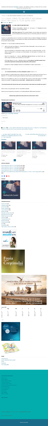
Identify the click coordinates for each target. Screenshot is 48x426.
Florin (11, 22)
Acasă (2, 361)
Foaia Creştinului (4, 209)
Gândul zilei (3, 211)
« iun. (2, 319)
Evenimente (3, 206)
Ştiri (2, 223)
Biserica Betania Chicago (6, 380)
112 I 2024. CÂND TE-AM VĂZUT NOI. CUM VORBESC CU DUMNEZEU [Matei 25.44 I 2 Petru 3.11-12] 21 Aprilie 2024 (11, 136)
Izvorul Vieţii (3, 390)
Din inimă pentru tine (5, 388)
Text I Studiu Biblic (5, 364)
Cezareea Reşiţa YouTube (6, 383)
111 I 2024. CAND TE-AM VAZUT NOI (15, 127)
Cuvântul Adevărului (5, 386)
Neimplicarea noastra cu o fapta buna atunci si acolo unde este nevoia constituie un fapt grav (24, 128)
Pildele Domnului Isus (5, 216)
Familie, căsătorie (4, 208)
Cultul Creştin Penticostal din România (8, 385)
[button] (24, 12)
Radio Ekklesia (4, 392)
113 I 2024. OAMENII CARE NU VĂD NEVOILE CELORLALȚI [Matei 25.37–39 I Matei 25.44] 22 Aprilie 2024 (8, 152)
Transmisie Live (4, 358)
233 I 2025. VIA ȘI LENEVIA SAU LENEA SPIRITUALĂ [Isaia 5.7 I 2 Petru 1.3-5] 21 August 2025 (21, 171)
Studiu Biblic (3, 225)
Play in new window (9, 113)
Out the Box (26, 422)
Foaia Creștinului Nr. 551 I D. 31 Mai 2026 (9, 170)
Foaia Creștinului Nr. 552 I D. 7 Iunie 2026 (9, 168)
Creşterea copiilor (5, 205)
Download (16, 113)
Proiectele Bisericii (5, 219)
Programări (3, 363)
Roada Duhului (4, 220)
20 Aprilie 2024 (27, 127)
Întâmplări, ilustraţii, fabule (6, 213)
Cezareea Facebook (5, 382)
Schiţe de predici (4, 222)
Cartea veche (4, 203)
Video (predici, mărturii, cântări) (7, 226)
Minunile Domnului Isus (6, 214)
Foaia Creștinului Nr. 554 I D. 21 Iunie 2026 (10, 165)
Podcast (4, 127)
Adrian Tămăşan (4, 379)
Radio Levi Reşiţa (4, 393)
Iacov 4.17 (32, 127)
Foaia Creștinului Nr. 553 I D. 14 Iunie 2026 (10, 167)
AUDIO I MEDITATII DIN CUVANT (8, 360)
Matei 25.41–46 (38, 127)
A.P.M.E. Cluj (3, 378)
